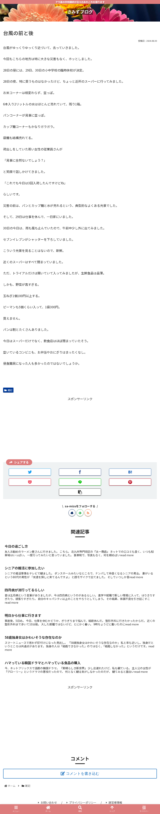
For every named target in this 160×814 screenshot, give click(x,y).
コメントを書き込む (82, 773)
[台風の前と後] (130, 472)
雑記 (10, 390)
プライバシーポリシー (82, 802)
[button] (148, 523)
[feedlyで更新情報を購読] (80, 512)
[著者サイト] (72, 512)
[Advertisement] (80, 429)
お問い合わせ (49, 802)
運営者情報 (115, 802)
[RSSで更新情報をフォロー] (88, 512)
